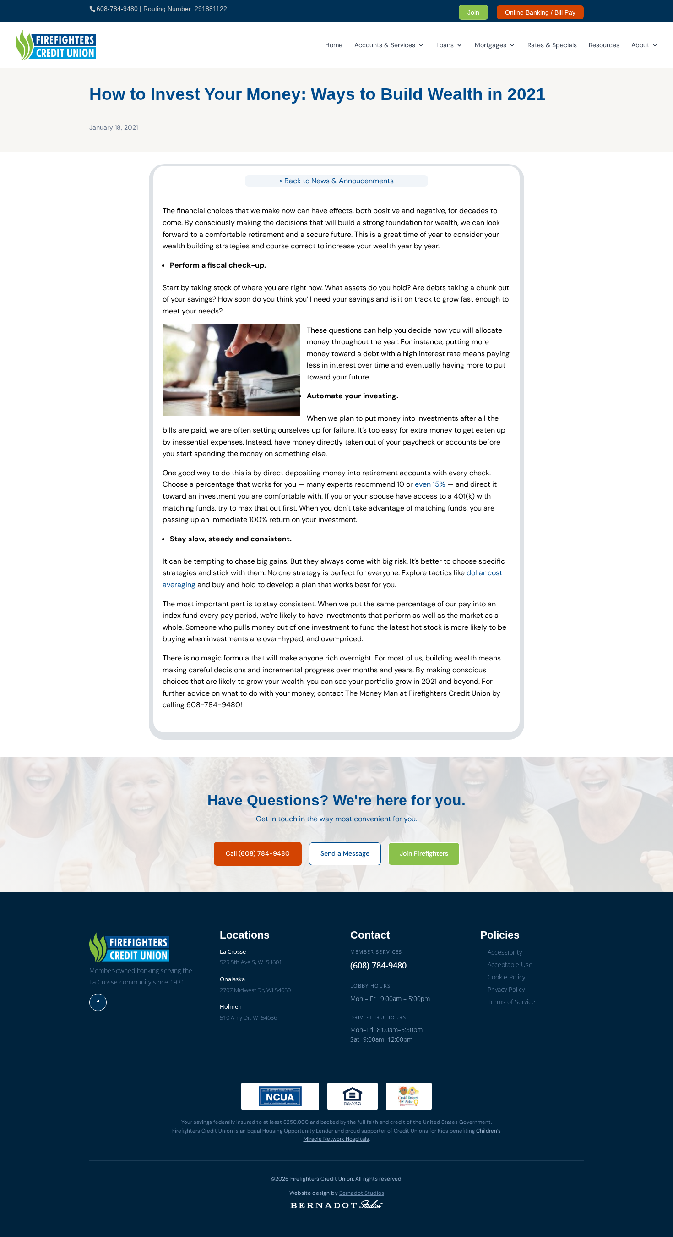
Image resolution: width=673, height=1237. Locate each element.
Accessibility (505, 952)
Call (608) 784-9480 (258, 853)
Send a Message (344, 853)
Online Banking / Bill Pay (540, 12)
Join (473, 12)
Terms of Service (511, 1001)
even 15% (430, 484)
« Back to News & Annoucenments (336, 181)
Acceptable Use (510, 964)
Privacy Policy (506, 989)
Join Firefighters (424, 853)
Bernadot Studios (361, 1193)
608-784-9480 (117, 8)
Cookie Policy (506, 977)
